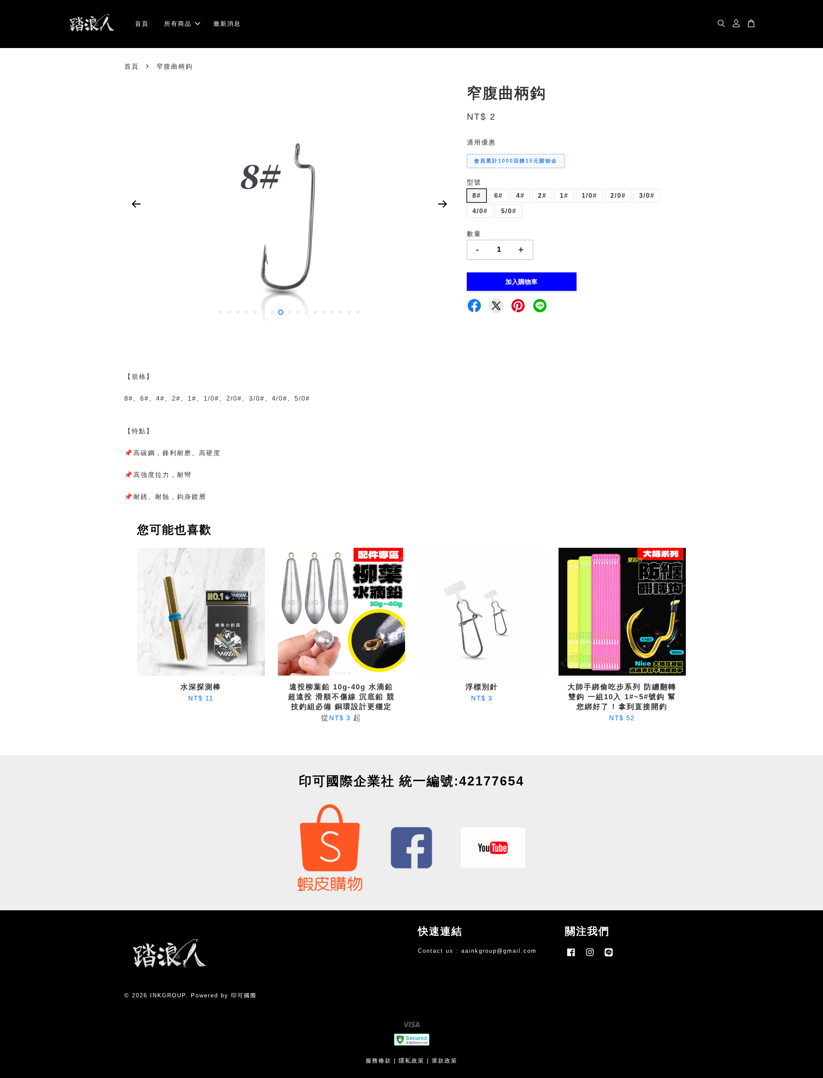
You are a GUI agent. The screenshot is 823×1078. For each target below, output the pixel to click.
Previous (136, 204)
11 (306, 312)
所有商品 (178, 23)
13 (323, 312)
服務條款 (378, 1060)
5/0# (509, 210)
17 (357, 312)
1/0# (589, 195)
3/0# (647, 195)
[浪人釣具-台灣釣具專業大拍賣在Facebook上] (571, 956)
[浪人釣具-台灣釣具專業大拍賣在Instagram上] (590, 956)
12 (315, 312)
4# (520, 195)
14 (332, 312)
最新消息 (227, 23)
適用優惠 (481, 142)
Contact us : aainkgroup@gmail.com (477, 951)
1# (564, 195)
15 (340, 312)
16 (349, 312)
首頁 (142, 23)
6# (498, 195)
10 (297, 312)
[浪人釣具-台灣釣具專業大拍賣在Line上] (609, 956)
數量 (474, 233)
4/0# (480, 210)
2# (542, 195)
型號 (474, 182)
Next (442, 204)
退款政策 (444, 1060)
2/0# (618, 195)
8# (476, 195)
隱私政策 (411, 1060)
